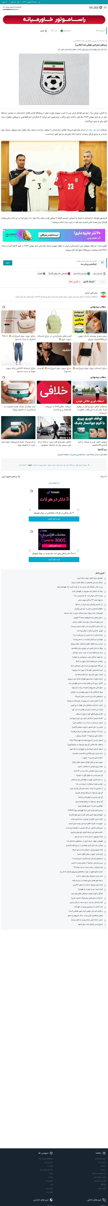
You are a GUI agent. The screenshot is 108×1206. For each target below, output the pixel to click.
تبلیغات (103, 1166)
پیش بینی (49, 1188)
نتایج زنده (49, 1181)
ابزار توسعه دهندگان (99, 1173)
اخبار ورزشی (49, 1162)
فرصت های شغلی (100, 1177)
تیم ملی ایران (94, 129)
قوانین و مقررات (76, 454)
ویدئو (51, 1173)
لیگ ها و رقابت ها (46, 1170)
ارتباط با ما (102, 1162)
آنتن (51, 1184)
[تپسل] (4, 230)
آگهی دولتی (102, 1188)
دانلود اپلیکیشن (100, 1158)
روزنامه (50, 1177)
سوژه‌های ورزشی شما (46, 1158)
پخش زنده (49, 1192)
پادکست (50, 1166)
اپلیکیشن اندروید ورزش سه (12, 7)
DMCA (103, 1184)
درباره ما (103, 1170)
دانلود (8, 263)
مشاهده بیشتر (53, 483)
